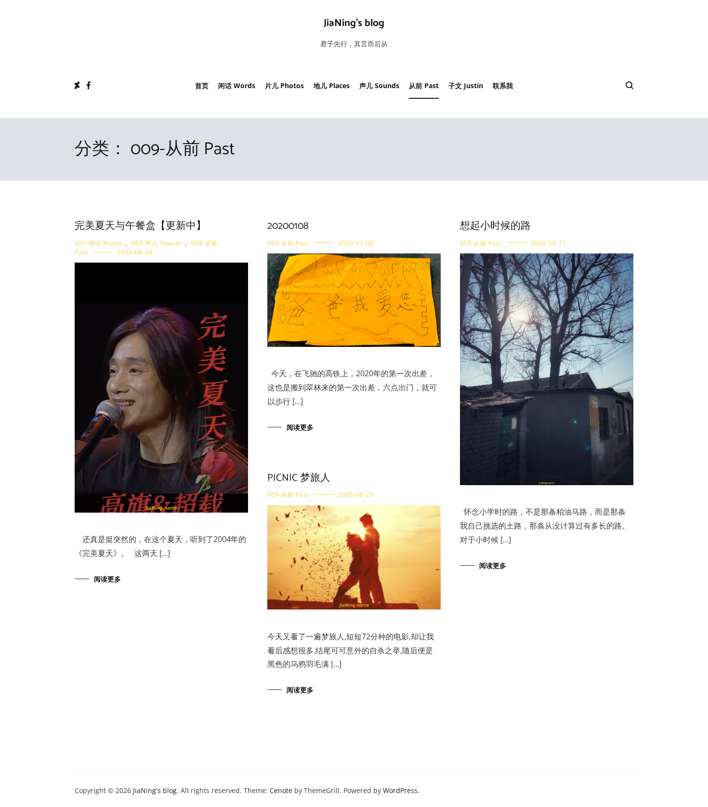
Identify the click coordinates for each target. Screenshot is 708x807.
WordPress (400, 790)
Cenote (281, 790)
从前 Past (424, 85)
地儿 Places (332, 85)
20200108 (288, 226)
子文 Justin (465, 85)
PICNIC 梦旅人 (298, 478)
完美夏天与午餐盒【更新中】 (140, 226)
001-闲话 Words (99, 243)
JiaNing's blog (354, 23)
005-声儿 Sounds (157, 243)
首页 (202, 85)
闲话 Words (236, 85)
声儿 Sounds (379, 85)
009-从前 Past (288, 243)
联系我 (503, 85)
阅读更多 (107, 578)
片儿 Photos (284, 85)
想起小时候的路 (495, 226)
